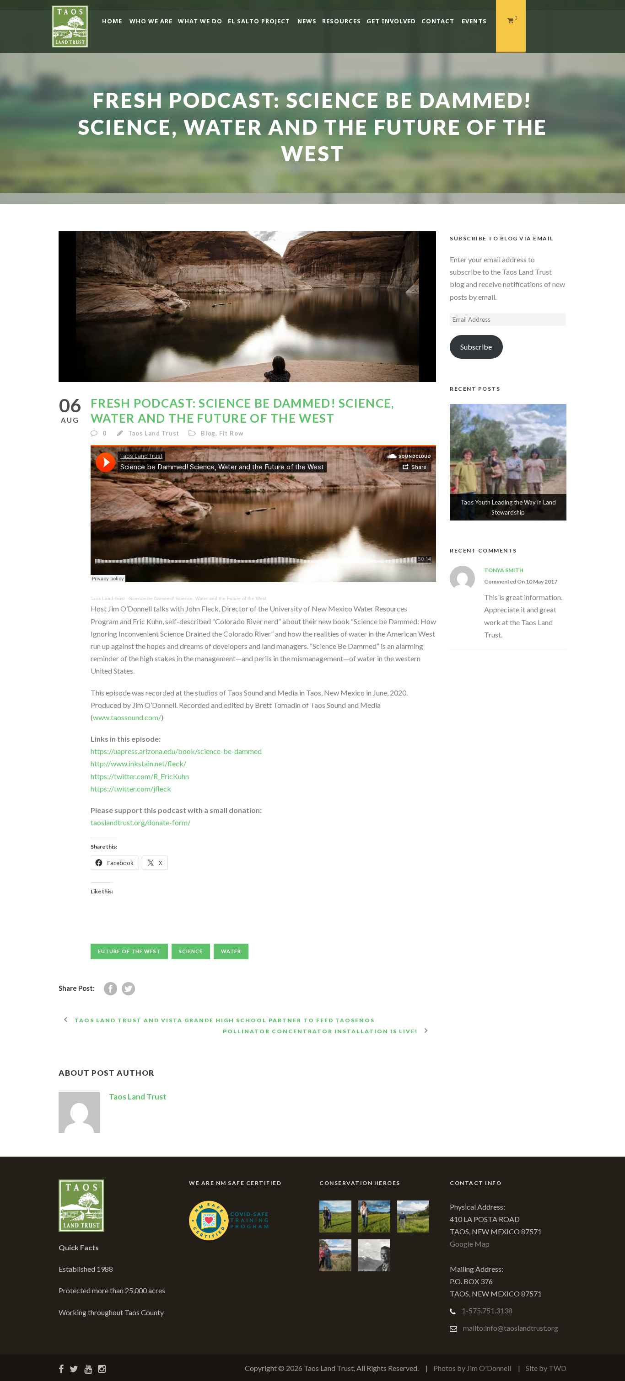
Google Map (470, 1243)
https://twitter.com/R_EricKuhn (140, 776)
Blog (208, 433)
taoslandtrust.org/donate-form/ (140, 822)
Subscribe (476, 346)
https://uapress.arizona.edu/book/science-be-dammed (176, 751)
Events (474, 21)
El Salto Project (259, 21)
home (112, 21)
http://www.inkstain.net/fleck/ (138, 763)
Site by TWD (546, 1368)
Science (191, 951)
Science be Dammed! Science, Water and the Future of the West (197, 598)
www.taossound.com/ (127, 717)
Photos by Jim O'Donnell (472, 1368)
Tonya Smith (503, 570)
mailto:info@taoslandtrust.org (510, 1327)
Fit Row (231, 433)
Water (231, 951)
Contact (437, 21)
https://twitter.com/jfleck (131, 788)
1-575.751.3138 (487, 1310)
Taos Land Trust (153, 433)
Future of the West (129, 951)
